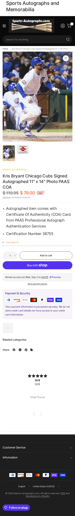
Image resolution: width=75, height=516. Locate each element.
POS (63, 493)
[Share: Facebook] (14, 349)
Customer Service (14, 447)
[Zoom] (66, 58)
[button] (34, 413)
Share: (6, 350)
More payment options (37, 284)
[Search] (68, 39)
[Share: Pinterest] (26, 349)
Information (10, 457)
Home (5, 49)
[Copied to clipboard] (31, 349)
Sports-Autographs (14, 169)
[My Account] (63, 26)
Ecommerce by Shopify (38, 496)
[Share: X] (20, 349)
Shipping (6, 197)
